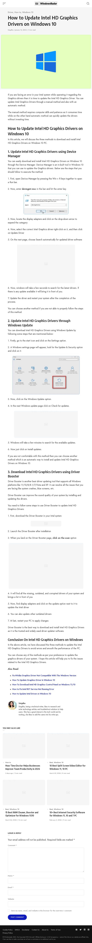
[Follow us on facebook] (77, 929)
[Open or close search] (88, 3)
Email (11, 887)
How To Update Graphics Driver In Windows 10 (33, 680)
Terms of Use (55, 930)
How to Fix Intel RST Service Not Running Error (33, 689)
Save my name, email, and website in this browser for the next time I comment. (41, 910)
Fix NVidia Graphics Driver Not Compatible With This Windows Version (44, 675)
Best (51, 762)
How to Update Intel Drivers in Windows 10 (31, 693)
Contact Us (35, 930)
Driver (10, 12)
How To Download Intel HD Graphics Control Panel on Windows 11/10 (43, 684)
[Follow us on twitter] (80, 929)
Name (11, 876)
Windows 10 (27, 12)
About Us (45, 930)
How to (17, 12)
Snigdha (11, 30)
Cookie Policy (8, 930)
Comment (12, 845)
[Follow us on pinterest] (88, 929)
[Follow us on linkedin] (84, 929)
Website (11, 899)
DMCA (17, 930)
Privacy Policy (8, 933)
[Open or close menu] (4, 3)
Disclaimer (25, 930)
